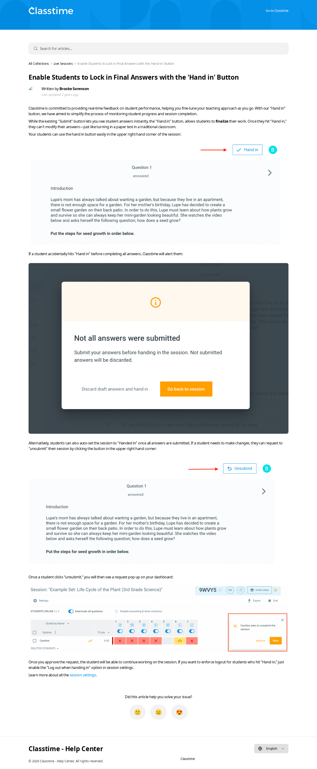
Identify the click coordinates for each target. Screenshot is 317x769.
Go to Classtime (277, 10)
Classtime (188, 758)
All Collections (39, 63)
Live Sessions (63, 63)
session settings (83, 675)
